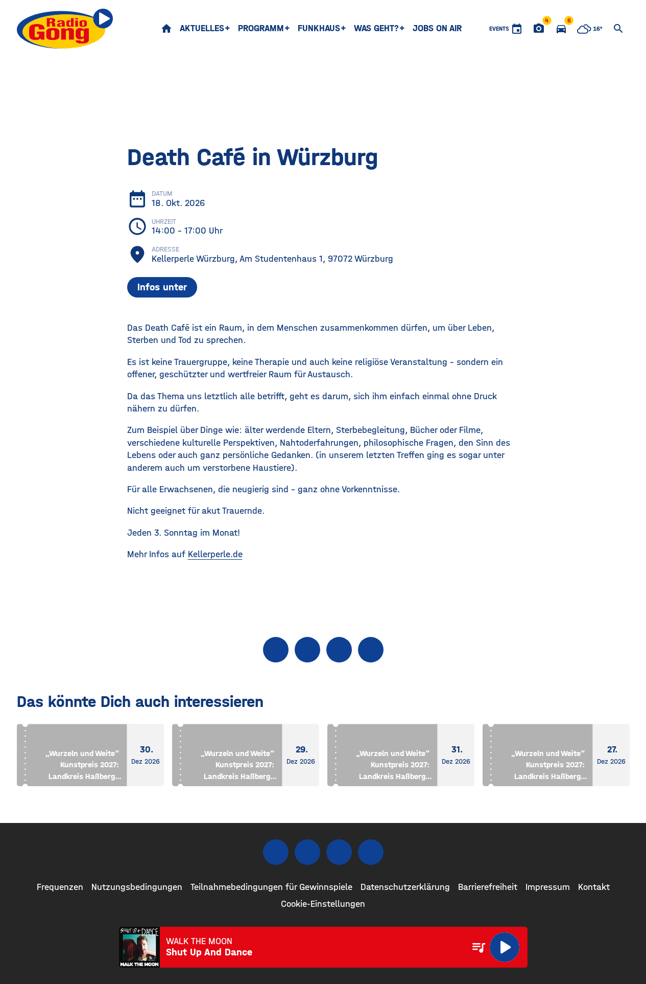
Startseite (166, 28)
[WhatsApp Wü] (371, 852)
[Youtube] (339, 852)
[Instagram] (307, 852)
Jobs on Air (437, 28)
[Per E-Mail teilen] (371, 649)
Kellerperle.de (215, 554)
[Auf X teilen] (307, 649)
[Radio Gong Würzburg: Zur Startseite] (65, 29)
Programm (261, 28)
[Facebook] (276, 852)
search (618, 28)
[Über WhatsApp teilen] (339, 649)
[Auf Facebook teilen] (276, 649)
